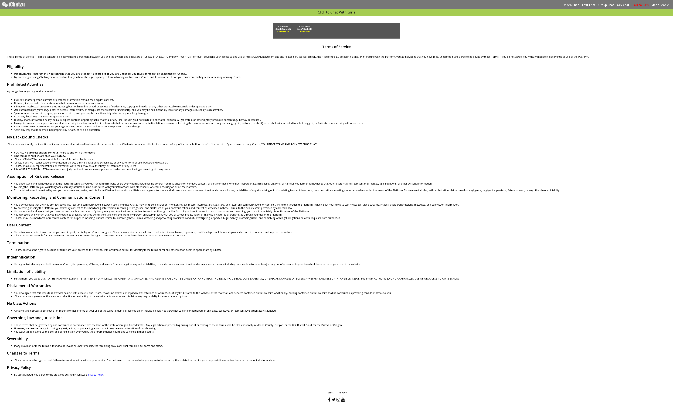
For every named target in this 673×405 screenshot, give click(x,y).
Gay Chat (623, 5)
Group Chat (606, 5)
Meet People (660, 5)
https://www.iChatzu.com (260, 56)
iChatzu (16, 4)
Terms (330, 392)
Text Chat (589, 5)
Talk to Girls (640, 5)
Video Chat (571, 5)
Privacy (343, 392)
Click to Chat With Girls (336, 12)
